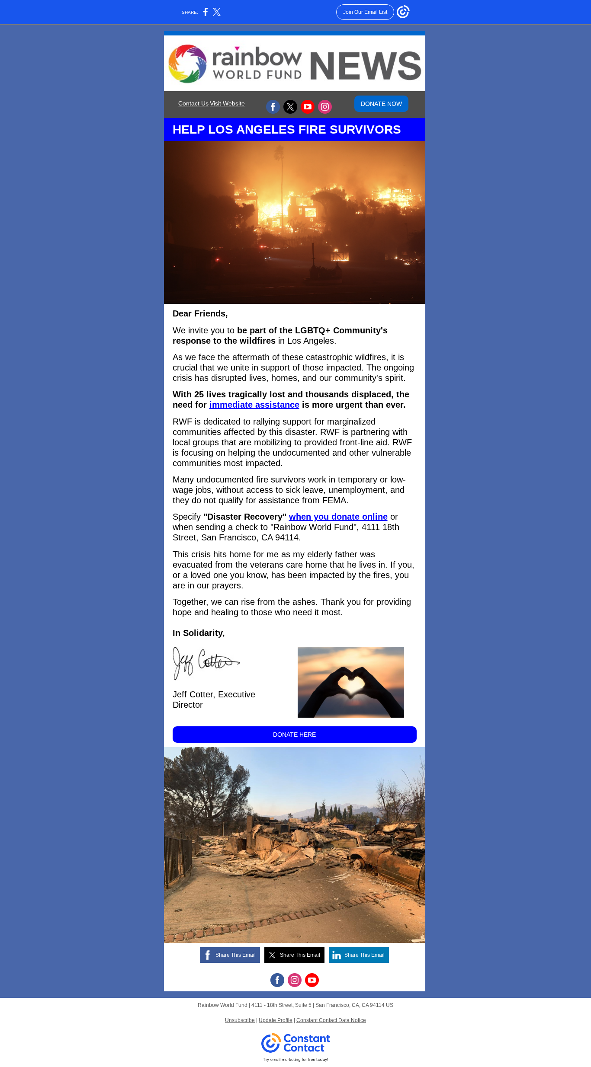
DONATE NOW (381, 103)
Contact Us (193, 103)
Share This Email (235, 955)
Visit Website (227, 103)
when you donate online (338, 516)
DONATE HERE (294, 734)
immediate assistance (254, 404)
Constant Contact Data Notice (331, 1020)
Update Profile (275, 1020)
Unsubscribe (240, 1020)
